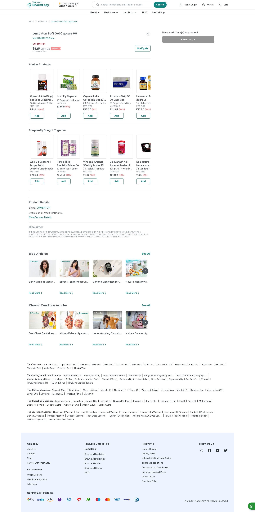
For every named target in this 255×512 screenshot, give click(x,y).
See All (146, 253)
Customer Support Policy (154, 472)
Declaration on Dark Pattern (155, 467)
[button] (129, 4)
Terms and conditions (152, 463)
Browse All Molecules (95, 459)
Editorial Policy (149, 449)
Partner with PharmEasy (38, 463)
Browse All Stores (93, 468)
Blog (29, 458)
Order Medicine (34, 475)
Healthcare (109, 12)
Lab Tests (129, 12)
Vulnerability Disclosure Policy (156, 458)
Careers (31, 453)
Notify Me (142, 48)
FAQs (87, 472)
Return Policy (148, 476)
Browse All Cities (93, 463)
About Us (31, 449)
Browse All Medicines (95, 454)
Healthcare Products (37, 479)
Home (31, 21)
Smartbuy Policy (150, 481)
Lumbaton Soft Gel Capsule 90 (64, 21)
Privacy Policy (149, 453)
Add (37, 115)
